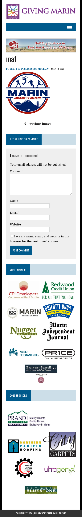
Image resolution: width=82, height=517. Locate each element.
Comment (17, 171)
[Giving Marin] (41, 12)
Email (14, 212)
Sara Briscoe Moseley (34, 68)
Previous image (39, 124)
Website (15, 224)
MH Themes (60, 513)
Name (14, 200)
